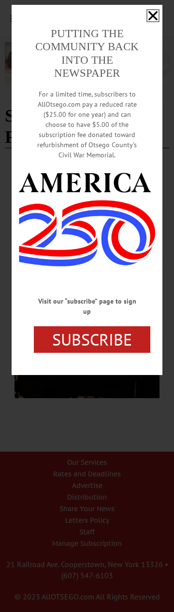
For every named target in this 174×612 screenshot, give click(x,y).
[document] (87, 306)
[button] (153, 15)
